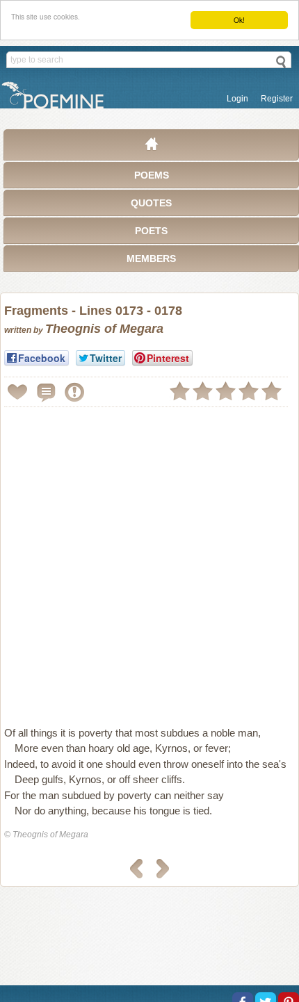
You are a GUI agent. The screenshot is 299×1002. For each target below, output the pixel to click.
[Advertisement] (149, 560)
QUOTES (151, 202)
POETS (151, 230)
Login (237, 99)
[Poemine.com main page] (151, 147)
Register (277, 99)
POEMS (151, 175)
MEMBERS (151, 258)
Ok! (239, 20)
